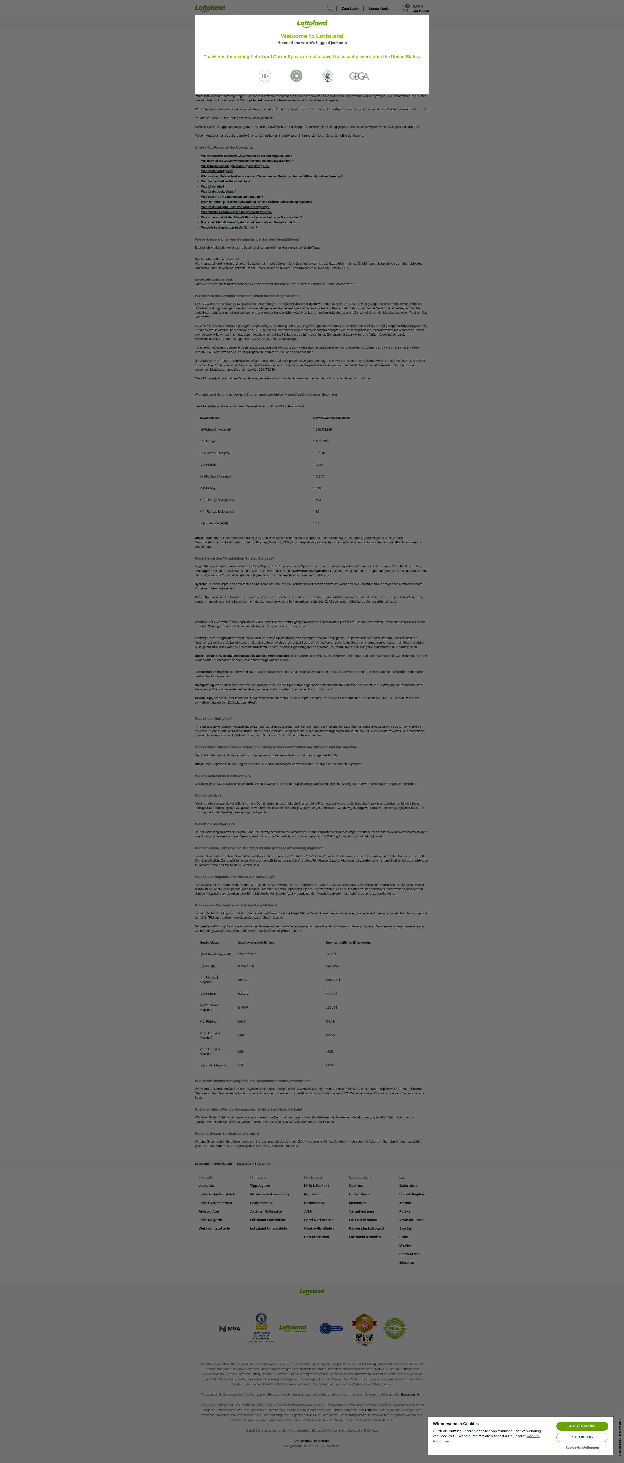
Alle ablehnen (582, 1437)
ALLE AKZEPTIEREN (582, 1426)
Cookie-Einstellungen (582, 1447)
